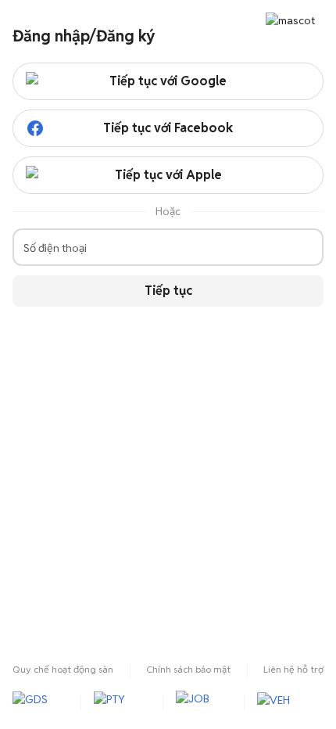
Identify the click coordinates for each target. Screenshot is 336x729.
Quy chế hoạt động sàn (63, 669)
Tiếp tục (168, 290)
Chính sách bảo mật (188, 669)
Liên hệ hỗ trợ (293, 669)
